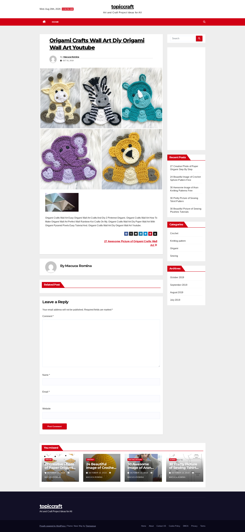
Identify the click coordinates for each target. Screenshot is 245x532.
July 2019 (175, 300)
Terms (202, 526)
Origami (174, 248)
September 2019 (178, 285)
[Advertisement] (186, 99)
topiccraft (122, 7)
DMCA (185, 526)
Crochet (174, 233)
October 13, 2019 (98, 473)
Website (46, 408)
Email (46, 392)
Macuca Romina (71, 57)
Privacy (194, 526)
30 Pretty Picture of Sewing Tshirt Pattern (183, 467)
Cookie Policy (174, 526)
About (151, 526)
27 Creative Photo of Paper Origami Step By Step (59, 467)
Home (55, 22)
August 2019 (176, 292)
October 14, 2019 (56, 473)
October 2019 (177, 277)
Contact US (161, 526)
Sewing (174, 256)
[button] (204, 22)
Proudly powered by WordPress (53, 526)
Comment (48, 316)
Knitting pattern (178, 241)
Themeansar (91, 526)
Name (46, 375)
